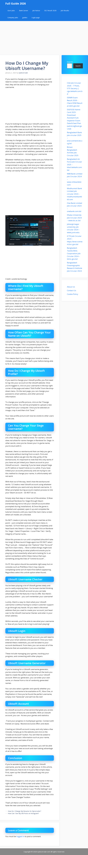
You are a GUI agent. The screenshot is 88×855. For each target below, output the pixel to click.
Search (70, 62)
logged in (20, 836)
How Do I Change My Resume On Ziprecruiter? (24, 811)
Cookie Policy (72, 294)
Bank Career (23, 10)
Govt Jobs (11, 10)
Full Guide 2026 (15, 3)
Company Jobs (13, 17)
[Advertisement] (44, 37)
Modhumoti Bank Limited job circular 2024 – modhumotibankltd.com (74, 194)
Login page (36, 17)
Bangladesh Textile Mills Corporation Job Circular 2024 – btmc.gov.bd (73, 253)
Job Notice (36, 10)
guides (24, 17)
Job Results (65, 10)
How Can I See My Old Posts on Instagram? (23, 813)
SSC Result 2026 (50, 10)
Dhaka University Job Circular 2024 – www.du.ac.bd (74, 218)
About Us (71, 287)
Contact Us (71, 290)
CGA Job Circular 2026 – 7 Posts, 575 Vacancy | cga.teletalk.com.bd (74, 88)
